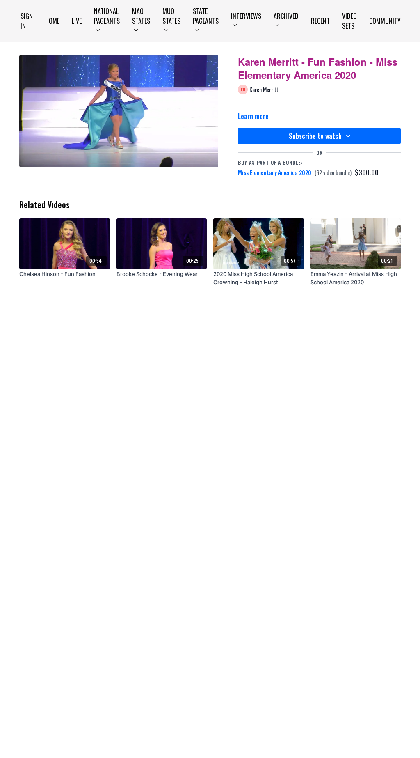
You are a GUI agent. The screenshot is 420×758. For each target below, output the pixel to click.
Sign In (27, 21)
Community (385, 21)
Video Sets (349, 21)
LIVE (77, 21)
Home (52, 21)
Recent (320, 21)
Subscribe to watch (315, 136)
